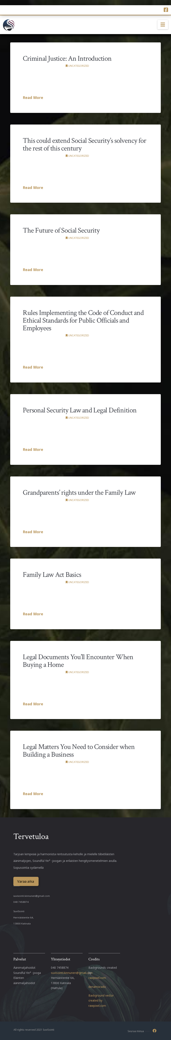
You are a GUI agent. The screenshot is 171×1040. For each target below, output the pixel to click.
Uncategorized (78, 66)
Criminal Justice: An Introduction (67, 58)
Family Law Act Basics (52, 574)
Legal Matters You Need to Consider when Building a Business (79, 750)
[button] (162, 25)
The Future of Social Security (61, 230)
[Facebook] (166, 9)
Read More (33, 97)
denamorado (97, 987)
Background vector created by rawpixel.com (101, 1000)
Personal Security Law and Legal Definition (80, 410)
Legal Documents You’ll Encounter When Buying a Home (78, 660)
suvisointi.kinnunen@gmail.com (31, 895)
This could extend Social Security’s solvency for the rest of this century (84, 144)
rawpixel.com (97, 978)
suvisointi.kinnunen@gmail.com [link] (72, 973)
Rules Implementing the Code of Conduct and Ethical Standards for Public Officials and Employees (83, 320)
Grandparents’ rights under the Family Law (79, 492)
